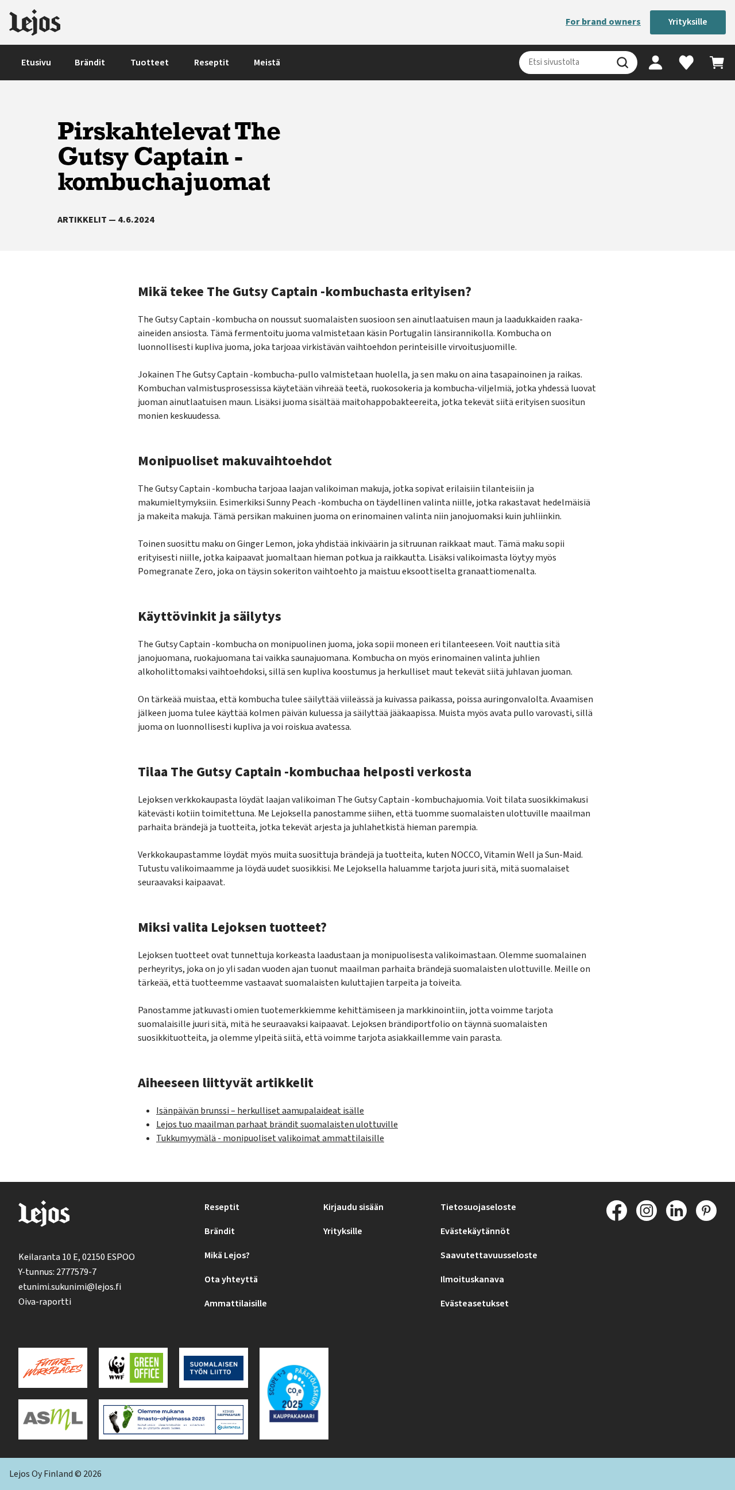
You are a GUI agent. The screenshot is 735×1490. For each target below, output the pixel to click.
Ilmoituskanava (472, 1279)
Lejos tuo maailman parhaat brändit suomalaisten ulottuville (277, 1124)
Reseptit (211, 62)
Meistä (267, 62)
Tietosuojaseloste (478, 1207)
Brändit (90, 62)
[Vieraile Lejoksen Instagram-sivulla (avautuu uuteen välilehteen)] (646, 1210)
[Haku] (622, 62)
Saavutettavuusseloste (488, 1255)
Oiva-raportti (44, 1302)
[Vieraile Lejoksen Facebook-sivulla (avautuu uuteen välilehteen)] (616, 1210)
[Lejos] (34, 22)
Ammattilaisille (235, 1303)
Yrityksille (687, 21)
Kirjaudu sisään (353, 1207)
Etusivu (36, 62)
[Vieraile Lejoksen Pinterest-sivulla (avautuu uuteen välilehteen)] (706, 1210)
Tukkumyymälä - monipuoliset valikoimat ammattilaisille (270, 1138)
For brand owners (603, 21)
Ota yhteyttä (231, 1279)
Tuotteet (149, 62)
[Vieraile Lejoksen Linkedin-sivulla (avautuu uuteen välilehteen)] (676, 1210)
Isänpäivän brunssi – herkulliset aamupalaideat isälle (260, 1110)
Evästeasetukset (474, 1303)
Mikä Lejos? (227, 1255)
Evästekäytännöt (475, 1231)
